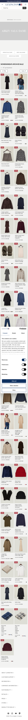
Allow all (14, 381)
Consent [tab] (5, 333)
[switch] (24, 364)
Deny (14, 390)
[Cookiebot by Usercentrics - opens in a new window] (19, 329)
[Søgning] (24, 8)
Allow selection (14, 385)
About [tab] (23, 333)
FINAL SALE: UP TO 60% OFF (14, 1)
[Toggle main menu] (2, 4)
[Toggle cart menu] (25, 4)
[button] (14, 4)
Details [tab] (14, 333)
